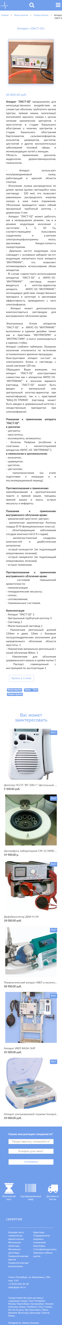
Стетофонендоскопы (45, 1249)
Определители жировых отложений (41, 1239)
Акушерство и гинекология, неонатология (16, 1235)
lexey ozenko (30, 1323)
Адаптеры (39, 1232)
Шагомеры (39, 1246)
